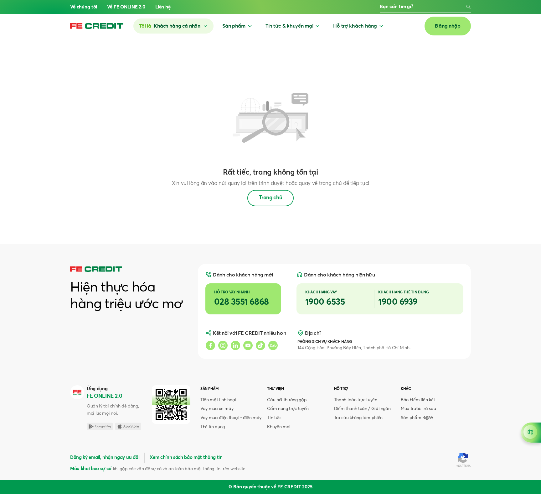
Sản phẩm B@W (417, 418)
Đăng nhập (448, 26)
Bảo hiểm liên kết (418, 400)
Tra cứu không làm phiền (358, 418)
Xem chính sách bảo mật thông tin (186, 457)
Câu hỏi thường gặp (287, 400)
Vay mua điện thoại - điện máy (230, 418)
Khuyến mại (279, 427)
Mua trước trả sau (418, 409)
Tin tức (274, 418)
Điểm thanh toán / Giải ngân (362, 409)
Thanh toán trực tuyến (355, 400)
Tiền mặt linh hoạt (218, 400)
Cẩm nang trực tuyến (288, 409)
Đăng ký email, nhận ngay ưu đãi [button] (104, 457)
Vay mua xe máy (216, 409)
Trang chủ (270, 198)
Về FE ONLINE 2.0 (126, 7)
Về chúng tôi (83, 7)
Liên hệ (163, 7)
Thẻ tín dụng (212, 427)
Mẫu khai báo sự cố (90, 468)
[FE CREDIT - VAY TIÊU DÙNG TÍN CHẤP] (96, 26)
